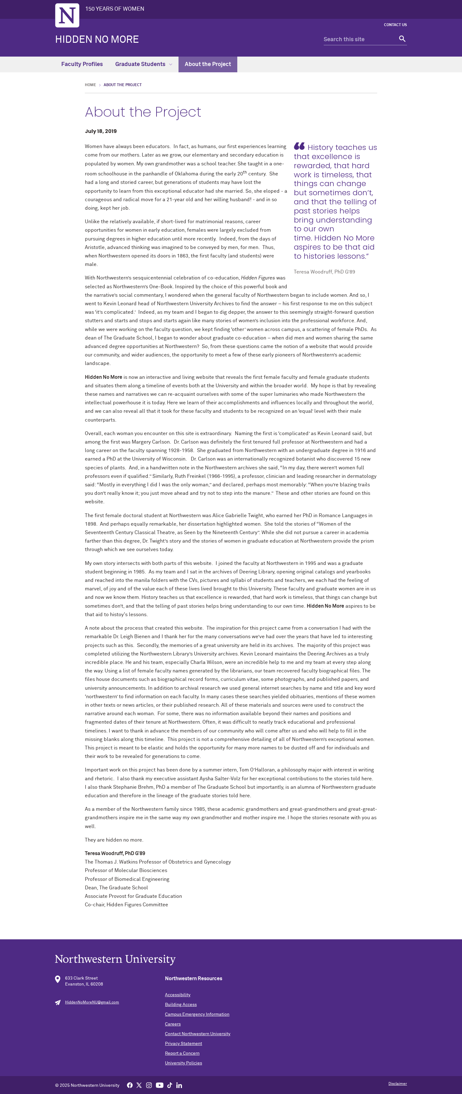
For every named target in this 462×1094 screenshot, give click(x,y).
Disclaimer (397, 1084)
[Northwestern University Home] (67, 15)
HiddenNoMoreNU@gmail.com (92, 1002)
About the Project (208, 64)
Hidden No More (97, 40)
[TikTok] (169, 1085)
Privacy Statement (183, 1044)
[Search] (401, 39)
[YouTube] (159, 1085)
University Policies (183, 1063)
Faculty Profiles (82, 64)
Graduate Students (141, 64)
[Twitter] (139, 1085)
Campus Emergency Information (197, 1014)
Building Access (181, 1005)
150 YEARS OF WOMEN (114, 9)
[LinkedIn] (179, 1085)
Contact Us (395, 25)
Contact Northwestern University (197, 1034)
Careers (173, 1024)
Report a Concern (182, 1053)
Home (90, 85)
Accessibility (177, 995)
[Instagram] (149, 1085)
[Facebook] (130, 1085)
